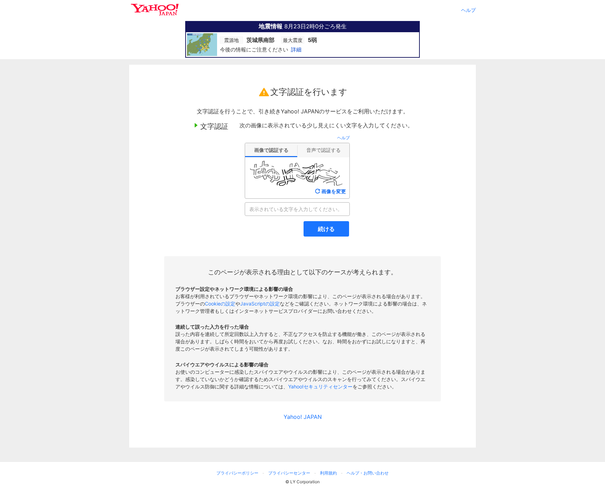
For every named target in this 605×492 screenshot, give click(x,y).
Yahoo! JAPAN (303, 416)
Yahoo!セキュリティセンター (320, 386)
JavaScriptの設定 (260, 304)
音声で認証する (323, 150)
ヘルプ (468, 10)
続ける (326, 228)
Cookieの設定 (220, 304)
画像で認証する (271, 150)
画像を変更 (333, 191)
